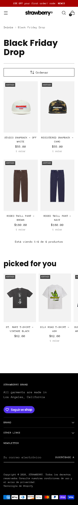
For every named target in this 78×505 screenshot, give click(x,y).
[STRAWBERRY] (39, 12)
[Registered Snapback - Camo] (57, 107)
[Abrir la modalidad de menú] (6, 13)
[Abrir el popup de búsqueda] (64, 13)
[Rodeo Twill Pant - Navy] (57, 185)
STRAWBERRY (36, 474)
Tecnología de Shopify (18, 486)
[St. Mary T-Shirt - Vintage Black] (20, 297)
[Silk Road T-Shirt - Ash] (55, 297)
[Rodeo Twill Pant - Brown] (21, 185)
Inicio (8, 27)
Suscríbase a (64, 457)
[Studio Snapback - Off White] (21, 107)
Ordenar (42, 72)
